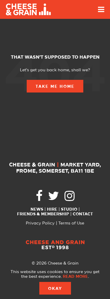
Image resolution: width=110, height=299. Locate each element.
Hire (52, 209)
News (37, 209)
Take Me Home (55, 86)
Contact (83, 214)
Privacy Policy (40, 223)
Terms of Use (71, 223)
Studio (69, 209)
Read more (75, 276)
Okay (55, 288)
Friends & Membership (43, 214)
